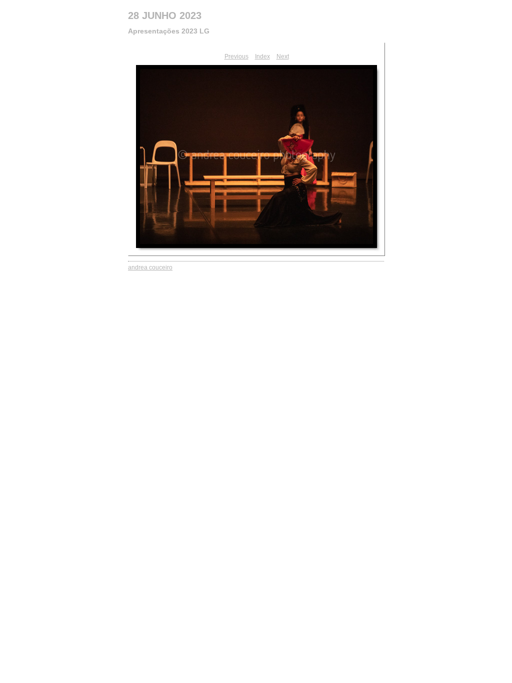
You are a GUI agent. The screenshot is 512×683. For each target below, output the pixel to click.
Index (262, 56)
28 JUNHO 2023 (165, 15)
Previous (236, 56)
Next (282, 56)
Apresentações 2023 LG (169, 31)
